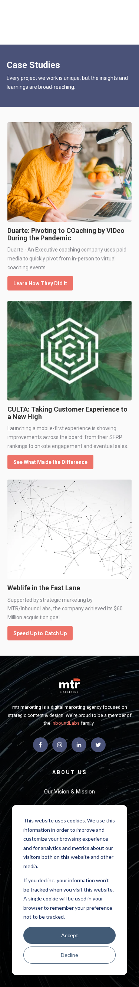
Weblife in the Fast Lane (43, 588)
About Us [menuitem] (69, 772)
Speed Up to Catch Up (40, 633)
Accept (69, 935)
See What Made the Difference (50, 462)
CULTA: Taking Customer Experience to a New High (67, 413)
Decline (69, 955)
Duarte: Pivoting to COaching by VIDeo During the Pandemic (66, 234)
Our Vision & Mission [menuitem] (69, 791)
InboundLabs (66, 723)
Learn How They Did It (40, 283)
